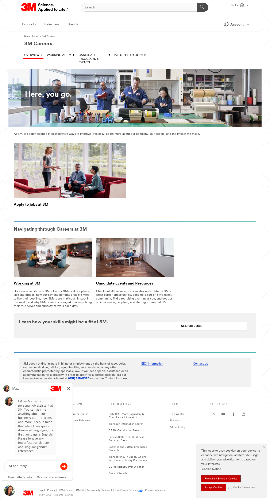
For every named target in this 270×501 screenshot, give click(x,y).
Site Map (174, 420)
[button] (241, 487)
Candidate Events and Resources (124, 284)
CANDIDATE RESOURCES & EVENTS (89, 59)
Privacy (51, 490)
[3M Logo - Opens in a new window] (45, 7)
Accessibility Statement (99, 490)
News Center (80, 414)
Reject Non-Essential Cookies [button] (221, 479)
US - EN (234, 5)
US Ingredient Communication (126, 467)
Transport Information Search (126, 424)
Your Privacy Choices (126, 490)
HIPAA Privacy (66, 490)
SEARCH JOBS (191, 326)
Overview (31, 55)
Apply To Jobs (130, 54)
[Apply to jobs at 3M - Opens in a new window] (70, 144)
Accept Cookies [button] (213, 487)
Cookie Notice (211, 469)
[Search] (202, 7)
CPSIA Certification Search (125, 430)
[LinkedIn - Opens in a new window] (213, 414)
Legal (42, 490)
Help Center (176, 414)
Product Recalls (118, 473)
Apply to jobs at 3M (31, 205)
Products (29, 24)
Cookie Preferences (155, 490)
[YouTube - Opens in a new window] (223, 414)
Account (237, 24)
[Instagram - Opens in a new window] (243, 414)
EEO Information (152, 363)
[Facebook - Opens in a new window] (233, 414)
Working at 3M (59, 55)
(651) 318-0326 (78, 378)
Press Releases (81, 420)
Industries (51, 24)
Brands (73, 24)
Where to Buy (177, 427)
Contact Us (200, 363)
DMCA (80, 490)
